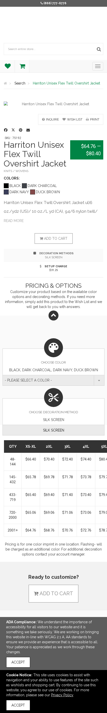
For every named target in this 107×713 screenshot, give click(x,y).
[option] (53, 104)
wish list (74, 119)
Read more (14, 221)
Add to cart (55, 238)
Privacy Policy (62, 695)
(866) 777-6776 (55, 3)
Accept (18, 662)
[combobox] (53, 380)
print (94, 119)
